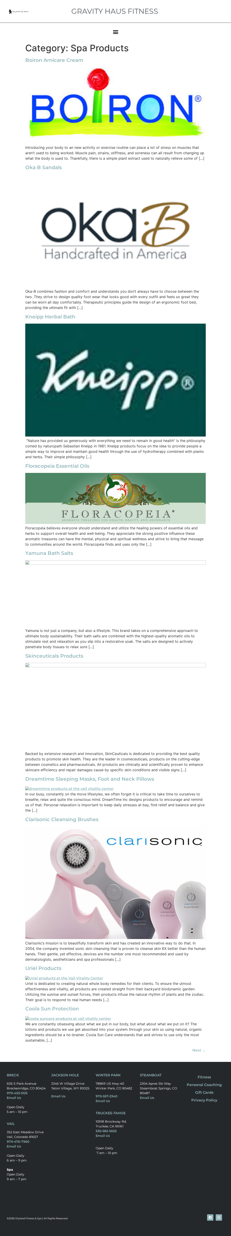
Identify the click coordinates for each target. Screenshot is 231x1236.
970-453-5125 (17, 1093)
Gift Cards (204, 1092)
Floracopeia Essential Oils (57, 466)
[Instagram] (219, 1217)
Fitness (204, 1077)
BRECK (13, 1075)
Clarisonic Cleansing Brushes (61, 819)
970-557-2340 (106, 1096)
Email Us (14, 1098)
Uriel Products (43, 968)
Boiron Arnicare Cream (54, 60)
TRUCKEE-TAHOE (111, 1113)
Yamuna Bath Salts (49, 553)
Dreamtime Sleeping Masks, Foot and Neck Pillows (89, 779)
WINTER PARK (108, 1075)
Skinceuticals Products (54, 656)
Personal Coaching (204, 1085)
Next (199, 1050)
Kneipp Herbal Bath (50, 317)
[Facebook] (210, 1217)
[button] (115, 32)
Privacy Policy (204, 1100)
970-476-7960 (18, 1142)
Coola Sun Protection (52, 1009)
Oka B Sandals (43, 167)
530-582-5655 (106, 1131)
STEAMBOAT (151, 1075)
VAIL (11, 1124)
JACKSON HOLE (65, 1075)
